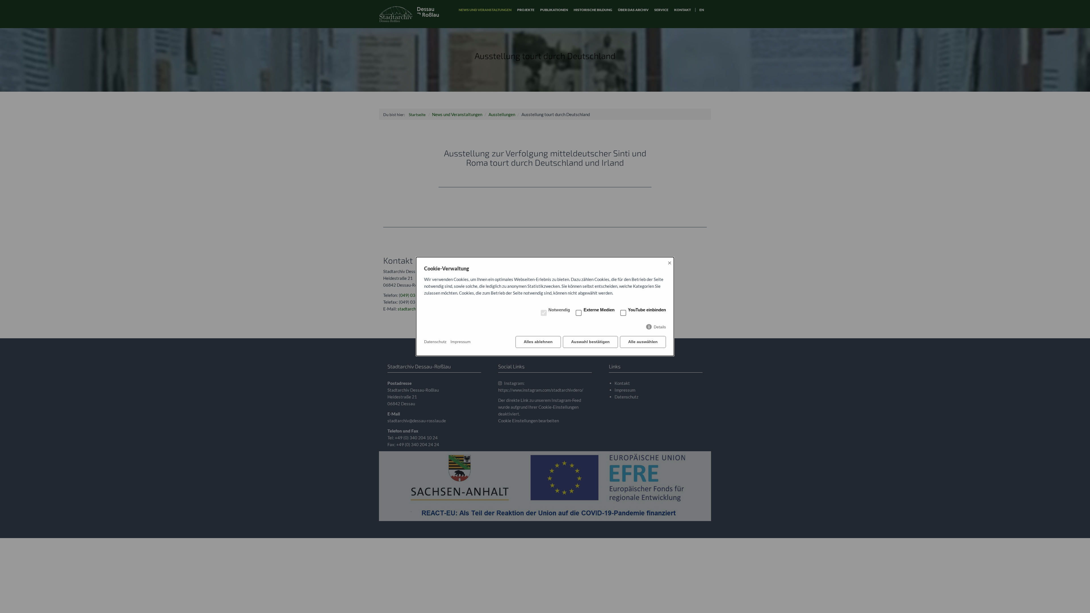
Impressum (460, 341)
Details (660, 327)
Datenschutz (435, 341)
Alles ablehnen (538, 341)
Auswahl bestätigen (590, 341)
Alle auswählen (643, 341)
